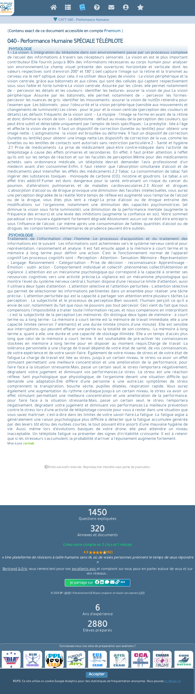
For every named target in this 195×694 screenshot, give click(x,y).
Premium (112, 31)
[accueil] (53, 8)
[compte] (126, 8)
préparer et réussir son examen (123, 593)
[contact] (111, 8)
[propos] (97, 8)
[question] (68, 8)
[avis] (140, 8)
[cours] (82, 8)
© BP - (60, 593)
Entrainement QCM (84, 593)
